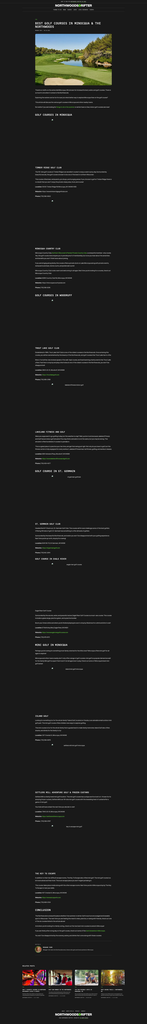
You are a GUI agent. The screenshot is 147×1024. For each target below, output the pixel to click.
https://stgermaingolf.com (51, 548)
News (64, 9)
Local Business (83, 9)
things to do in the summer (65, 107)
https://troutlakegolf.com (50, 375)
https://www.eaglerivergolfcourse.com (55, 632)
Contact (83, 1011)
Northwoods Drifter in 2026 (78, 1)
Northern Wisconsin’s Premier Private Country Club (69, 253)
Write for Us (70, 1011)
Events (92, 9)
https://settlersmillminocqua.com (53, 816)
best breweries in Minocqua (95, 931)
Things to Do (57, 9)
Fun (36, 19)
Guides (70, 9)
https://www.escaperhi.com (51, 897)
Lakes (75, 9)
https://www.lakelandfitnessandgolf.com (56, 458)
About (63, 1011)
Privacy (77, 1011)
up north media (84, 1017)
